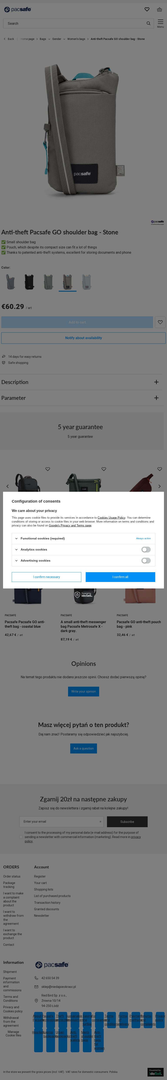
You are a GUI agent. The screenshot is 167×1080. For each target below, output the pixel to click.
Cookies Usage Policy (111, 517)
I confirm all (120, 577)
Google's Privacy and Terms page (70, 525)
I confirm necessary (46, 577)
